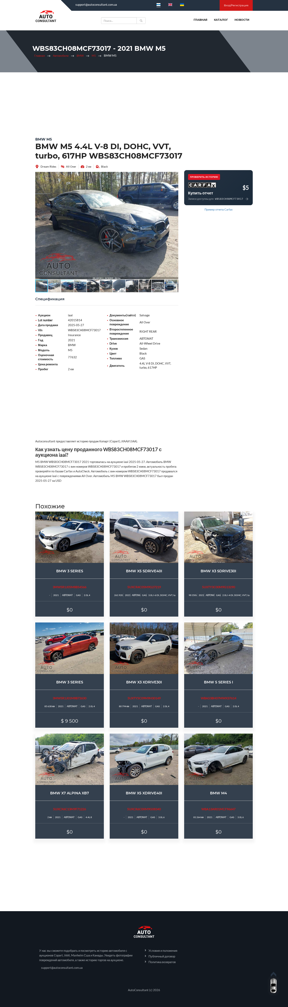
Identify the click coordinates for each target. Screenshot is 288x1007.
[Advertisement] (144, 103)
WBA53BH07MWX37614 (218, 698)
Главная (200, 20)
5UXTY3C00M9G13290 (218, 587)
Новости (242, 20)
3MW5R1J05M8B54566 (69, 587)
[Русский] (158, 4)
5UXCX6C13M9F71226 (69, 809)
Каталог (221, 20)
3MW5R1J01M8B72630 (69, 698)
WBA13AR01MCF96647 (218, 809)
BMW (80, 55)
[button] (175, 175)
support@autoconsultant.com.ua (96, 4)
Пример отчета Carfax (219, 209)
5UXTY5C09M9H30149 (144, 698)
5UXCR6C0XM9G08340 (144, 809)
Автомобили (61, 55)
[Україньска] (182, 4)
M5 (94, 55)
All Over (71, 166)
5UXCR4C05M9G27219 (144, 587)
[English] (170, 4)
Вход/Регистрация (236, 5)
